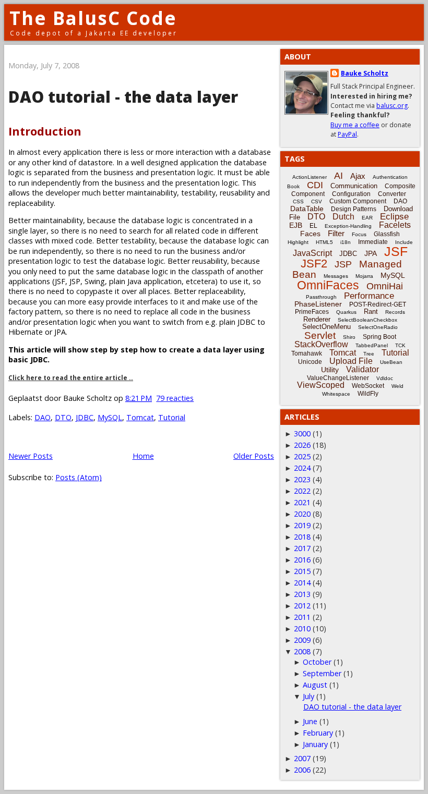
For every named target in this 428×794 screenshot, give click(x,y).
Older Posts (253, 456)
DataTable (307, 208)
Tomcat (140, 417)
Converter (392, 194)
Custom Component (357, 201)
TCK (400, 345)
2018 (302, 537)
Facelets (395, 225)
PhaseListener (318, 304)
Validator (362, 369)
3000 (302, 433)
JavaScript (312, 253)
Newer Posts (30, 456)
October (317, 662)
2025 (302, 456)
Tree (368, 354)
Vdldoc (384, 378)
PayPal (347, 134)
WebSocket (368, 385)
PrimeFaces (312, 311)
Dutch (343, 216)
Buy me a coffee (354, 124)
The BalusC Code (93, 18)
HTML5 (324, 242)
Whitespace (336, 394)
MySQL (110, 417)
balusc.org (392, 105)
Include (404, 242)
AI (338, 175)
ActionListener (309, 177)
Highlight (298, 242)
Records (395, 312)
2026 (302, 445)
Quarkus (346, 312)
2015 (302, 571)
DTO (63, 417)
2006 (302, 770)
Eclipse (394, 217)
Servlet (320, 335)
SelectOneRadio (378, 327)
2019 (302, 525)
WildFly (368, 393)
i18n (345, 242)
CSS (298, 201)
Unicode (310, 361)
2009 (302, 640)
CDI (315, 185)
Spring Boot (379, 336)
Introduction (44, 131)
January (315, 744)
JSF (396, 251)
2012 (302, 605)
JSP (343, 264)
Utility (330, 369)
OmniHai (384, 286)
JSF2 (314, 263)
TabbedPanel (371, 345)
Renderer (316, 319)
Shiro (349, 337)
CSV (316, 201)
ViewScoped (320, 385)
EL (313, 225)
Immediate (373, 242)
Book (293, 186)
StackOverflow (321, 344)
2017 (302, 548)
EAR (367, 218)
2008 (302, 651)
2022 (302, 491)
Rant (371, 311)
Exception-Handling (348, 226)
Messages (336, 276)
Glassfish (387, 234)
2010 (302, 628)
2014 (302, 583)
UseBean (391, 362)
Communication (353, 186)
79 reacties (175, 398)
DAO (42, 417)
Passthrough (321, 297)
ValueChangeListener (338, 378)
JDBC (84, 417)
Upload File (351, 361)
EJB (295, 225)
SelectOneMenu (326, 327)
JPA (370, 253)
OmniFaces (328, 285)
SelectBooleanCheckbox (367, 320)
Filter (336, 233)
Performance (369, 296)
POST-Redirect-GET (377, 304)
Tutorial (171, 417)
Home (143, 456)
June (310, 721)
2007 (302, 758)
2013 (302, 594)
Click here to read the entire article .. (70, 377)
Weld (397, 386)
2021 (302, 502)
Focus (359, 234)
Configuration (351, 194)
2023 (302, 479)
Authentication (390, 177)
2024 (302, 468)
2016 (302, 560)
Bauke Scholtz (364, 73)
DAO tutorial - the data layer (123, 96)
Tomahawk (306, 353)
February (318, 733)
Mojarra (364, 276)
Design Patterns (353, 209)
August (315, 685)
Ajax (357, 176)
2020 (302, 514)
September (322, 673)
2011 (302, 617)
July (308, 696)
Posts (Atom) (78, 477)
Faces (310, 233)
